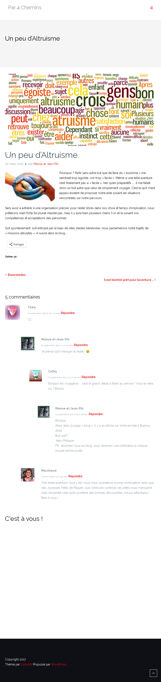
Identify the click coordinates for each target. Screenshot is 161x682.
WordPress (59, 664)
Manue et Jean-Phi (46, 164)
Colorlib (26, 664)
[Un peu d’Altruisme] (80, 109)
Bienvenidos (17, 275)
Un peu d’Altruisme (41, 155)
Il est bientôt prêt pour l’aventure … (128, 280)
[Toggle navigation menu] (151, 8)
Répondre (68, 313)
